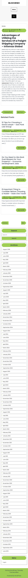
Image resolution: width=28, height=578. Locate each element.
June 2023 (6, 378)
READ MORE (22, 148)
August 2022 (6, 412)
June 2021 (5, 459)
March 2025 (6, 307)
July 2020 (5, 497)
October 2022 (7, 405)
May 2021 (5, 463)
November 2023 (7, 361)
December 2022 (7, 398)
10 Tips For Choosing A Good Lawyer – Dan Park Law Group (13, 124)
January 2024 (7, 354)
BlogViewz (14, 3)
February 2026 (7, 269)
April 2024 (5, 344)
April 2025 (5, 303)
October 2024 (7, 324)
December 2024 (7, 317)
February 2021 (7, 473)
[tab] (14, 238)
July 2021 (5, 456)
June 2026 (6, 256)
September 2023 (8, 368)
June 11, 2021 (8, 197)
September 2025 (8, 286)
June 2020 (6, 500)
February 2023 (7, 392)
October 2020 (7, 486)
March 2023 (6, 388)
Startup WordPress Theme (13, 570)
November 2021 (7, 442)
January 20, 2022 (9, 167)
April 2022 (5, 425)
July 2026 (5, 253)
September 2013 (7, 547)
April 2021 (5, 466)
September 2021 (7, 449)
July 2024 (5, 334)
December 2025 (7, 276)
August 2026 (6, 249)
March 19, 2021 (8, 130)
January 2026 (6, 273)
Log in (4, 562)
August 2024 (6, 331)
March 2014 (6, 527)
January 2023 (6, 395)
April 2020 (5, 507)
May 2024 (5, 341)
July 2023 (5, 375)
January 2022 (6, 436)
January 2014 (6, 534)
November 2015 (7, 517)
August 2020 (6, 493)
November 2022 (7, 402)
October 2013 (7, 544)
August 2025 (6, 290)
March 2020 (6, 510)
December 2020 (7, 480)
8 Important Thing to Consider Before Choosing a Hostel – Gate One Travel (14, 191)
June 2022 (6, 419)
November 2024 (7, 320)
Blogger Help (15, 29)
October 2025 (7, 283)
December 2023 (7, 358)
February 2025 (7, 310)
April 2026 (5, 263)
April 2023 (5, 385)
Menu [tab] (14, 9)
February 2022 (7, 432)
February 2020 (7, 514)
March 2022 (6, 429)
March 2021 (6, 470)
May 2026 (5, 259)
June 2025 (6, 297)
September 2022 (8, 409)
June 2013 (5, 551)
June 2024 (6, 337)
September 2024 (8, 327)
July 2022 (5, 415)
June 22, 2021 (7, 29)
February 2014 (7, 531)
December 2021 (7, 439)
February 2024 (7, 351)
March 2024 (6, 347)
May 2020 (5, 503)
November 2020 (7, 483)
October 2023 (7, 364)
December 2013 (7, 537)
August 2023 (6, 371)
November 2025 (7, 280)
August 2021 (6, 453)
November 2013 (7, 541)
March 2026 (6, 266)
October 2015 (7, 520)
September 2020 (8, 490)
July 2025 (5, 293)
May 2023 (5, 381)
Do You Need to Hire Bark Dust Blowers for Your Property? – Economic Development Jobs (13, 160)
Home (3, 26)
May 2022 (5, 422)
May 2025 (5, 300)
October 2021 (6, 446)
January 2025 (7, 314)
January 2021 (6, 476)
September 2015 (7, 524)
